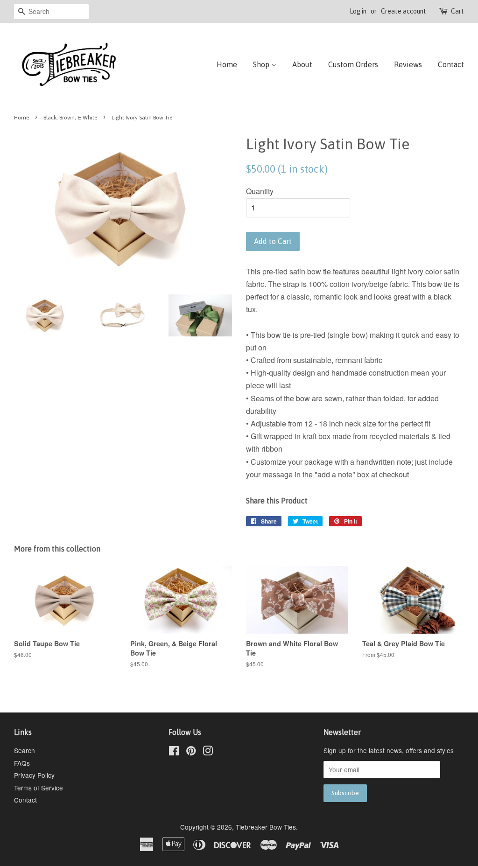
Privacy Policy (34, 775)
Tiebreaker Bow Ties (266, 826)
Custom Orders (353, 64)
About (302, 64)
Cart (457, 11)
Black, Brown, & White (70, 117)
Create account (403, 11)
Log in (358, 11)
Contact (451, 64)
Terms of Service (38, 787)
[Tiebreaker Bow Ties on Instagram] (208, 752)
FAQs (22, 763)
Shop (262, 64)
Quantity (260, 191)
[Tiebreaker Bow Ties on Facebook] (174, 752)
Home (227, 64)
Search (24, 750)
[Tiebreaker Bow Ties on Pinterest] (191, 752)
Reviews (408, 64)
